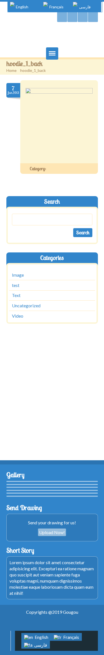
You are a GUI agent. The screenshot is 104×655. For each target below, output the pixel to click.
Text (16, 295)
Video (17, 315)
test (15, 285)
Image (18, 274)
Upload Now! (52, 532)
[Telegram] (72, 17)
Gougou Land (52, 36)
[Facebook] (83, 17)
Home (11, 70)
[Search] (62, 17)
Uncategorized (26, 305)
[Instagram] (93, 17)
